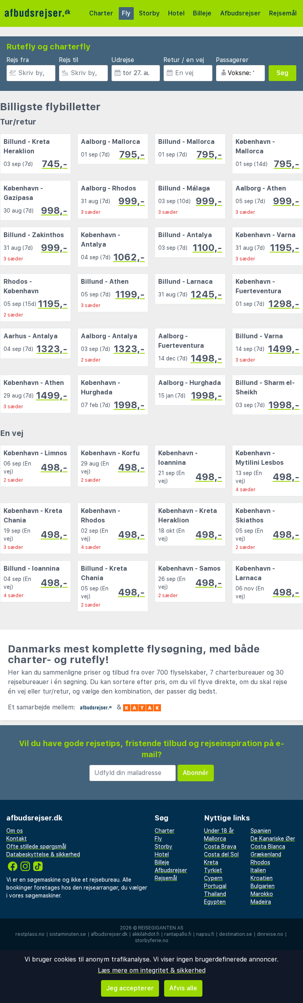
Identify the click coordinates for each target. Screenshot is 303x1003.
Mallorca (215, 838)
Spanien (261, 831)
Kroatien (262, 878)
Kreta (211, 862)
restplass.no (30, 934)
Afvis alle (183, 988)
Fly (126, 13)
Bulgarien (263, 886)
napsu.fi (205, 934)
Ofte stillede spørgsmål (36, 846)
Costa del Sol (221, 854)
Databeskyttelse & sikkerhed (43, 854)
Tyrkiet (213, 870)
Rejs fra (17, 60)
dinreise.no (270, 934)
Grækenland (266, 854)
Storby (149, 13)
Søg (282, 73)
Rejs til (68, 60)
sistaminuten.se (67, 934)
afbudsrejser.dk (109, 934)
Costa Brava (220, 846)
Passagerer (232, 60)
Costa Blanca (268, 846)
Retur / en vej (183, 60)
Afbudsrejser (240, 13)
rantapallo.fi (177, 934)
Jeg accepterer (130, 988)
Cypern (213, 878)
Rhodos (260, 862)
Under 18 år (219, 831)
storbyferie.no (151, 940)
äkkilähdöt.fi (145, 934)
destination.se (235, 934)
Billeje (202, 13)
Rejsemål (283, 13)
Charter (101, 13)
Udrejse (122, 60)
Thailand (215, 894)
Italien (258, 870)
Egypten (215, 902)
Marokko (262, 894)
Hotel (176, 13)
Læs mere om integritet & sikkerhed (152, 970)
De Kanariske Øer (273, 838)
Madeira (261, 902)
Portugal (215, 886)
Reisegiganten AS (160, 928)
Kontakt (16, 838)
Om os (14, 831)
